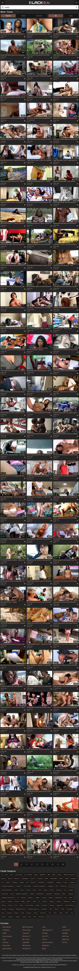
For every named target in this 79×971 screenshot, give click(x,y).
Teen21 (55, 689)
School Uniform (69, 905)
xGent (4, 939)
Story (2, 913)
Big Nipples (25, 878)
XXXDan (29, 289)
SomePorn (29, 205)
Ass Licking (18, 874)
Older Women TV (47, 930)
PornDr (2, 58)
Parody (74, 901)
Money (3, 901)
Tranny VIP (25, 933)
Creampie (72, 882)
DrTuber (2, 247)
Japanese (71, 894)
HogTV (55, 731)
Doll (56, 886)
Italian (64, 894)
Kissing (23, 897)
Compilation (50, 882)
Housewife (49, 894)
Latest (23, 16)
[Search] (2, 7)
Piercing (3, 905)
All (56, 16)
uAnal (28, 121)
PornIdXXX (56, 142)
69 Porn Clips (26, 930)
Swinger (28, 913)
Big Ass (3, 878)
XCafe (54, 121)
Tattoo (35, 913)
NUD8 (44, 948)
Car (2, 882)
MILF (65, 897)
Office (34, 901)
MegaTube (29, 542)
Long (70, 16)
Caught (8, 882)
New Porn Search (47, 942)
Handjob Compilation (22, 894)
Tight (60, 913)
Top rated (39, 16)
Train (71, 913)
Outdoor (59, 901)
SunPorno (3, 142)
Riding (37, 905)
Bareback (42, 874)
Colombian (41, 882)
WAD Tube (65, 936)
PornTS (44, 939)
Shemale (10, 909)
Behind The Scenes (69, 874)
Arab (11, 874)
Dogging (50, 886)
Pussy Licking (29, 905)
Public (21, 905)
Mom (71, 897)
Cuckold (18, 886)
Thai (49, 913)
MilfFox (55, 100)
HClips (2, 100)
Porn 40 (64, 942)
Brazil (61, 878)
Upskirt (3, 916)
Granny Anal (4, 894)
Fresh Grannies (7, 936)
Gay (65, 890)
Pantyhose (66, 901)
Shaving (3, 909)
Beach (59, 874)
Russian (52, 905)
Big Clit (10, 878)
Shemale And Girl (20, 909)
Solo (51, 909)
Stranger (9, 913)
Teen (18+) (43, 913)
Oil (39, 901)
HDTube (29, 142)
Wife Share (41, 916)
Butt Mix (44, 933)
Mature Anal (58, 897)
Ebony (22, 890)
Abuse (54, 967)
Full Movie (59, 890)
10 (63, 864)
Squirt (62, 909)
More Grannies (7, 948)
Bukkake (73, 878)
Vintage (17, 916)
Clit (27, 882)
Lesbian (37, 897)
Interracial (57, 894)
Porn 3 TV (45, 936)
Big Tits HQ (25, 939)
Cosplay (58, 882)
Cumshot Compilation (40, 886)
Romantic (44, 905)
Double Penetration (6, 890)
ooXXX (28, 311)
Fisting (45, 890)
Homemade (40, 894)
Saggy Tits (60, 905)
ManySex (29, 100)
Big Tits (33, 878)
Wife (34, 916)
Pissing (10, 905)
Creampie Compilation (7, 886)
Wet (30, 916)
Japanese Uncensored (7, 897)
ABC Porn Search (27, 927)
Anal (6, 874)
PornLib (2, 816)
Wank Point (65, 939)
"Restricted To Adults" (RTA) (32, 964)
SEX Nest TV (26, 936)
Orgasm (52, 901)
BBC (49, 874)
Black (46, 878)
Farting (28, 890)
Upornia (29, 79)
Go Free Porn (66, 930)
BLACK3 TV (39, 2)
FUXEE (4, 933)
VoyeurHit (2, 184)
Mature (51, 897)
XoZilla (2, 79)
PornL (28, 374)
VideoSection (30, 500)
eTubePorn (6, 930)
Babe (36, 874)
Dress (16, 890)
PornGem (29, 247)
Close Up (33, 882)
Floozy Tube (6, 945)
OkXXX (2, 268)
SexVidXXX (3, 773)
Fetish (34, 890)
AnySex (2, 121)
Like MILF (65, 933)
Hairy (12, 894)
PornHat (55, 184)
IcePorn (55, 58)
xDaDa (64, 927)
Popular (8, 16)
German (71, 890)
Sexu (54, 226)
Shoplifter (44, 909)
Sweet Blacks (7, 927)
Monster (10, 901)
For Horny (5, 942)
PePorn (29, 163)
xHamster (29, 37)
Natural (17, 901)
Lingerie (44, 897)
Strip (22, 913)
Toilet (66, 913)
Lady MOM (25, 942)
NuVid (2, 37)
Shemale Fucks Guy (33, 909)
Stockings (70, 909)
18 (2, 874)
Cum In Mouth (27, 886)
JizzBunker (3, 311)
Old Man (44, 901)
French (51, 890)
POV (16, 905)
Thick (55, 913)
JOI (18, 897)
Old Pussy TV (26, 948)
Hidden (32, 894)
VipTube (55, 37)
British (67, 878)
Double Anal (63, 886)
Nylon (28, 901)
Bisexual (40, 878)
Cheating (14, 882)
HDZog (55, 79)
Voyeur (24, 916)
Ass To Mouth (28, 874)
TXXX (28, 58)
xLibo (43, 927)
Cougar (65, 882)
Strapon (16, 913)
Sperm (56, 909)
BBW (54, 874)
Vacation (10, 916)
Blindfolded (54, 878)
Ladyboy (30, 897)
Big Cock (17, 878)
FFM (40, 890)
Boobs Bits (45, 945)
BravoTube (29, 395)
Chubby (22, 882)
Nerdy (23, 901)
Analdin (2, 353)
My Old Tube (26, 945)
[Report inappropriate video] (24, 36)
